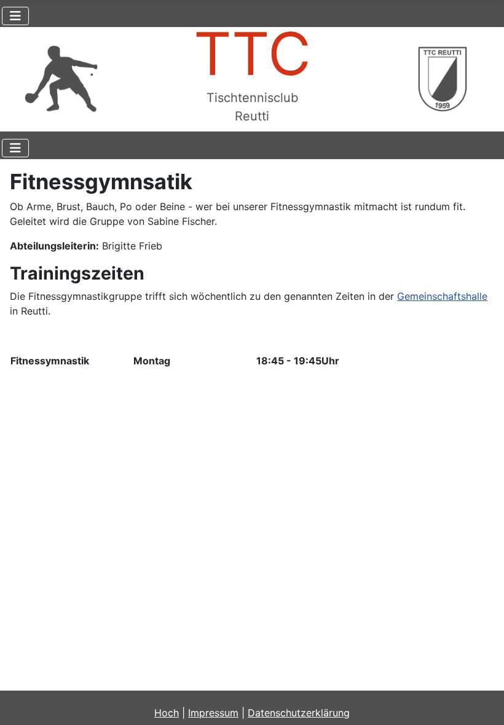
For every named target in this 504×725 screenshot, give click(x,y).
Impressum (213, 713)
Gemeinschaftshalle (442, 296)
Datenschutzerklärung (299, 713)
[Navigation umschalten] (15, 16)
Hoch (166, 713)
